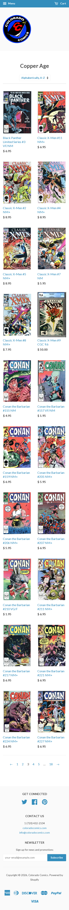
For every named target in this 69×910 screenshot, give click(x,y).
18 (51, 764)
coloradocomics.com (35, 828)
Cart (63, 3)
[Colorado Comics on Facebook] (34, 803)
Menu (11, 3)
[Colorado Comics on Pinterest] (45, 803)
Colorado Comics (38, 875)
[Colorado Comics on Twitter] (24, 803)
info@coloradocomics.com (34, 832)
